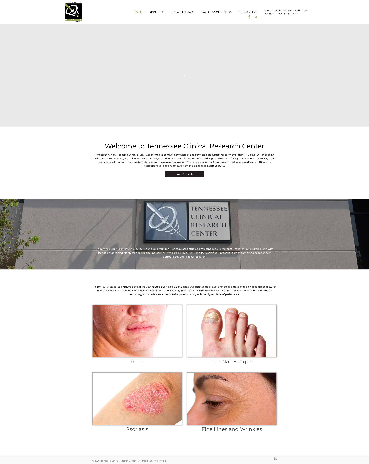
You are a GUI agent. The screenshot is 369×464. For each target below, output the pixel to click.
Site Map (142, 461)
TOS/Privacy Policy (157, 461)
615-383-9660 (248, 12)
